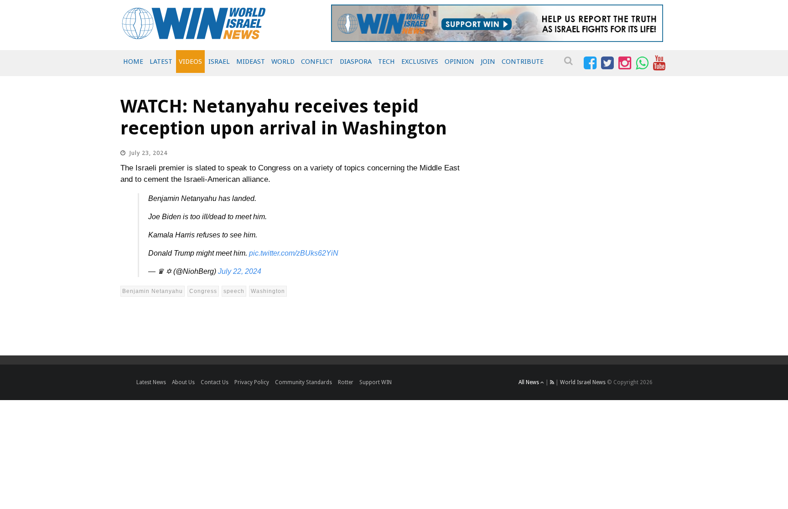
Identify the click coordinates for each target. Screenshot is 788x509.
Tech (386, 61)
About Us (183, 382)
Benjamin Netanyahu (152, 291)
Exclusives (419, 61)
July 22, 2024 (239, 271)
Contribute (523, 61)
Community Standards (303, 382)
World (283, 61)
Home (133, 61)
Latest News (151, 382)
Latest (161, 61)
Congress (203, 291)
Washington (268, 291)
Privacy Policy (251, 382)
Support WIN (375, 382)
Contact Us (214, 382)
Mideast (250, 61)
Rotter (345, 382)
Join (488, 61)
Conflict (317, 61)
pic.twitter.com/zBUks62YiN (293, 253)
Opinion (459, 61)
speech (233, 291)
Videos (190, 61)
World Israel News (583, 382)
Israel (219, 61)
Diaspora (356, 61)
